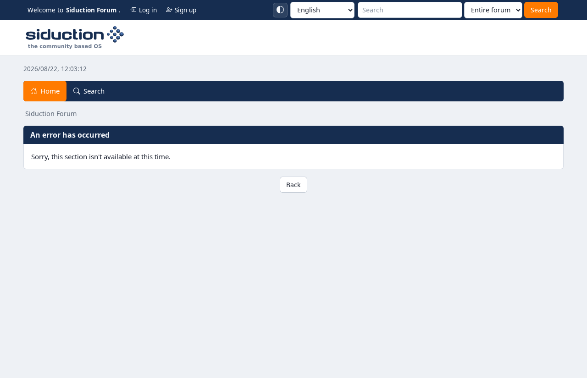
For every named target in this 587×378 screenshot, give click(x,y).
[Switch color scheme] (280, 10)
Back (293, 184)
